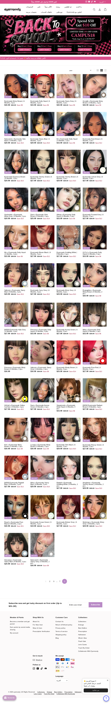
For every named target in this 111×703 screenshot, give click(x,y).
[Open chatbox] (106, 698)
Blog (57, 654)
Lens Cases (82, 661)
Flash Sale (82, 657)
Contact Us (60, 638)
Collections (82, 638)
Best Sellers (82, 644)
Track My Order (84, 664)
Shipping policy (61, 651)
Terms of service (61, 648)
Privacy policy (60, 644)
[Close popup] (107, 680)
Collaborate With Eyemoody (88, 667)
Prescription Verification (41, 648)
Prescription (82, 648)
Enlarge (81, 641)
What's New (82, 654)
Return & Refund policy (64, 641)
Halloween (82, 651)
